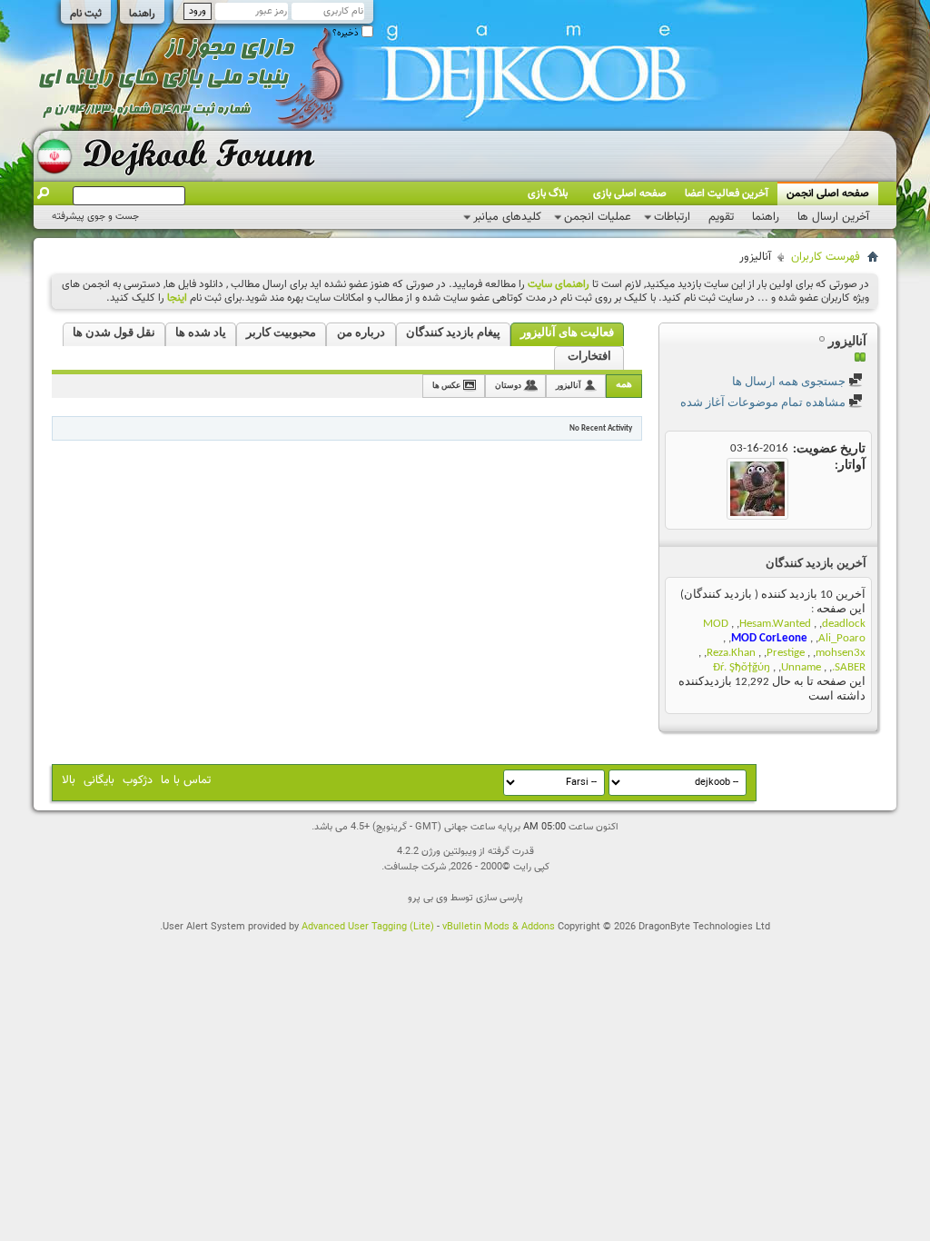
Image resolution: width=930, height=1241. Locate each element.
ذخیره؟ (346, 33)
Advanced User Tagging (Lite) (368, 927)
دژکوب (138, 780)
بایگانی (99, 780)
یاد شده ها (200, 333)
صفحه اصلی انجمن (828, 193)
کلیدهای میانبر (507, 217)
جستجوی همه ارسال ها (790, 382)
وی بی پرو (428, 898)
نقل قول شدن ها (114, 333)
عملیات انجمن (597, 217)
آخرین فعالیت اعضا (726, 193)
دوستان (508, 386)
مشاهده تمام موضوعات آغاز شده (764, 403)
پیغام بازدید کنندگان (453, 333)
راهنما (142, 13)
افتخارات (589, 356)
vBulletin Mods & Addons (498, 927)
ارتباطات (672, 217)
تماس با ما (186, 780)
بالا (68, 780)
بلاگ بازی (548, 193)
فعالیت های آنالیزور (567, 333)
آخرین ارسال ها (833, 217)
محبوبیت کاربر (281, 333)
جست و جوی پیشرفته (95, 216)
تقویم (721, 217)
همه (624, 385)
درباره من (361, 333)
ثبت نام (86, 13)
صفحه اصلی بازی (630, 193)
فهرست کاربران (825, 257)
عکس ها (446, 386)
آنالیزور (568, 386)
